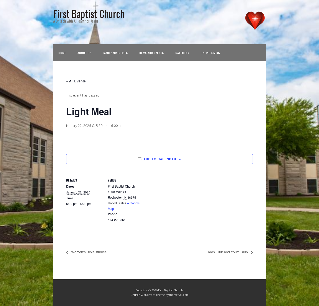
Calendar (182, 52)
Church (135, 295)
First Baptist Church (89, 13)
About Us (84, 52)
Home (62, 52)
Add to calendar (159, 159)
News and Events (151, 52)
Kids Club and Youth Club (228, 251)
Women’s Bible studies (88, 251)
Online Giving (210, 52)
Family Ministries (115, 52)
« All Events (76, 81)
